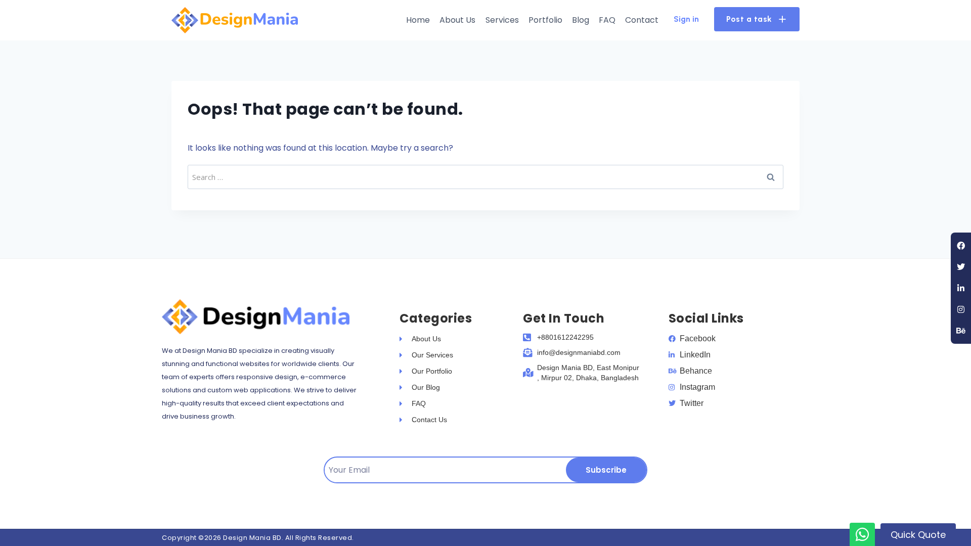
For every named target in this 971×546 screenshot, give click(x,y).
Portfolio (545, 20)
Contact (641, 20)
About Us (457, 20)
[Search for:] (485, 177)
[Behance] (961, 331)
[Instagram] (961, 309)
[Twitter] (961, 267)
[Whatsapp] (862, 534)
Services (502, 20)
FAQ (607, 20)
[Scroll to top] (944, 514)
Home (418, 20)
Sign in (686, 19)
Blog (580, 20)
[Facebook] (961, 246)
